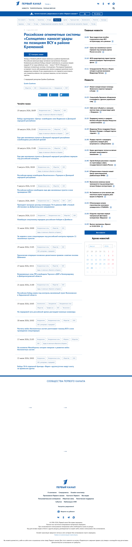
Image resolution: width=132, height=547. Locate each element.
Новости (25, 8)
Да (85, 14)
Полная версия (49, 8)
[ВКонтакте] (43, 94)
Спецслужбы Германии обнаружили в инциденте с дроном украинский (103, 99)
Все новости (22, 20)
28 (92, 251)
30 (100, 251)
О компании (52, 492)
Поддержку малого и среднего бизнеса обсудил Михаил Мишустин (103, 120)
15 (109, 260)
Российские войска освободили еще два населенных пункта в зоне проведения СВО (45, 191)
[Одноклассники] (53, 94)
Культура (103, 20)
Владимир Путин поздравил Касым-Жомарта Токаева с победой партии (103, 131)
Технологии (66, 308)
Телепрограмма (36, 8)
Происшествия (74, 20)
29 (96, 251)
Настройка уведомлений (66, 506)
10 (88, 260)
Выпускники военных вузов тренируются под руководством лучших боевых (101, 184)
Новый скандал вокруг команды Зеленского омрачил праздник (101, 89)
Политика (31, 20)
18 (92, 264)
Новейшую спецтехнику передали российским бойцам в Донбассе (44, 219)
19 (96, 264)
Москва (93, 24)
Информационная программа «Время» (52, 24)
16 (113, 260)
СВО (35, 88)
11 (92, 260)
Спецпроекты (64, 492)
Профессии (50, 308)
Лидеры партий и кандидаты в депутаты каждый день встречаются (100, 142)
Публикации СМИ (70, 502)
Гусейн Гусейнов (30, 83)
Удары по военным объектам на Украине (51, 115)
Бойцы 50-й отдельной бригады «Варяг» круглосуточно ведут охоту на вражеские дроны (45, 367)
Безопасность (86, 20)
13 (100, 260)
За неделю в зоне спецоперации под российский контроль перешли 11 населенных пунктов (46, 237)
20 (100, 264)
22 (109, 264)
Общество (57, 20)
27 (88, 251)
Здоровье (21, 24)
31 (104, 251)
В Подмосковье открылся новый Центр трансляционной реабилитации (101, 173)
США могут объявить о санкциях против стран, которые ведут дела (102, 110)
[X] (64, 94)
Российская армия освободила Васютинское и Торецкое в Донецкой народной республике (45, 176)
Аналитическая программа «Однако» (77, 24)
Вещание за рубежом (68, 511)
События (58, 502)
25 (92, 268)
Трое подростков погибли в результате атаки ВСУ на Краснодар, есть (100, 39)
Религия (95, 20)
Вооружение (58, 88)
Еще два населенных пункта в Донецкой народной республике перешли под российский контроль (47, 157)
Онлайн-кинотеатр (77, 492)
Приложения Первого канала (53, 496)
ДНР (67, 133)
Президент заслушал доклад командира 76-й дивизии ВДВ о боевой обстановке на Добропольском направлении (45, 206)
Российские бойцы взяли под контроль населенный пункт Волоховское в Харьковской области (47, 294)
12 (96, 260)
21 (104, 264)
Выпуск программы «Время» (100, 225)
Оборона (66, 339)
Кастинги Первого (73, 496)
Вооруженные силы (45, 88)
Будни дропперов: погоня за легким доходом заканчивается (103, 152)
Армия (65, 20)
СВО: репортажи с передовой (46, 251)
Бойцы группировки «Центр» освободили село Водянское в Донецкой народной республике (46, 119)
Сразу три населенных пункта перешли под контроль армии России (101, 50)
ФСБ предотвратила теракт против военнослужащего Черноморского (102, 60)
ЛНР (66, 88)
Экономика (40, 20)
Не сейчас (97, 14)
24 (88, 268)
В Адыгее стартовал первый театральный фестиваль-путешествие (100, 216)
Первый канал (31, 3)
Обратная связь (68, 499)
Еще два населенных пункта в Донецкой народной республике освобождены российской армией (43, 138)
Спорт (29, 24)
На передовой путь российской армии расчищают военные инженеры (46, 312)
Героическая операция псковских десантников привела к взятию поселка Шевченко (47, 256)
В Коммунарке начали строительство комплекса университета (99, 205)
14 (104, 260)
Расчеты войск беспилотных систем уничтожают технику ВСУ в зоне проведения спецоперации (45, 329)
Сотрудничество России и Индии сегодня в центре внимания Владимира (102, 71)
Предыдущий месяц (87, 246)
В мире (49, 20)
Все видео (85, 496)
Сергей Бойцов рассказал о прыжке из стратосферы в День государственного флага (103, 163)
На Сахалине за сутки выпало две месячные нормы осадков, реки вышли (102, 194)
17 (88, 264)
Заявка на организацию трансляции (66, 535)
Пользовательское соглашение (49, 499)
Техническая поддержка (85, 499)
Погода (36, 24)
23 (113, 264)
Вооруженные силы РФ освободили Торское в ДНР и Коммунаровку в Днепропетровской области (45, 275)
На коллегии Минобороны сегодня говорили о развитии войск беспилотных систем (43, 348)
